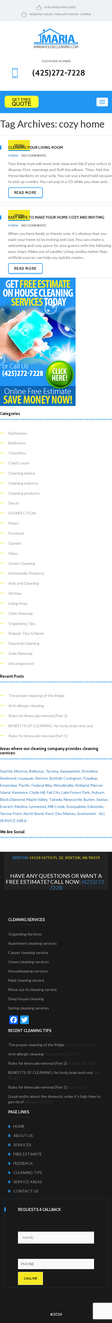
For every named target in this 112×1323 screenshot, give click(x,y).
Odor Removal (20, 613)
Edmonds (95, 806)
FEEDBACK (23, 1163)
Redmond (8, 778)
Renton (41, 778)
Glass (13, 553)
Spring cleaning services (28, 1008)
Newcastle (73, 799)
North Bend (33, 813)
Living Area (17, 603)
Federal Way (42, 785)
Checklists (17, 453)
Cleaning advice (21, 473)
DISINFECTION (22, 513)
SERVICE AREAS (27, 1181)
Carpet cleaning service (28, 952)
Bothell (55, 778)
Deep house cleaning (26, 998)
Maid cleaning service (26, 980)
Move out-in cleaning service (32, 989)
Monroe (20, 771)
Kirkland (82, 785)
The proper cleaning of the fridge (36, 695)
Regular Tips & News (26, 633)
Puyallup (90, 778)
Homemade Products (26, 573)
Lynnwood (37, 806)
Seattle (6, 771)
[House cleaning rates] (56, 102)
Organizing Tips (21, 623)
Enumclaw (8, 785)
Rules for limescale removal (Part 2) (37, 715)
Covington (72, 778)
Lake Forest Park (75, 792)
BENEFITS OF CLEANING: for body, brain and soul (50, 725)
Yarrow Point (11, 813)
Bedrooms (17, 443)
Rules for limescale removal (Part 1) (37, 735)
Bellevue (36, 771)
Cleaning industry (23, 483)
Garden (14, 543)
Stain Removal (20, 653)
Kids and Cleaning (23, 583)
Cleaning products (24, 493)
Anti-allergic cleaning (26, 705)
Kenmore (20, 792)
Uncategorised (21, 663)
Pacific (24, 785)
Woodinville (63, 785)
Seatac (102, 799)
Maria (13, 155)
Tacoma (51, 771)
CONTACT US (25, 1191)
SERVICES (22, 1144)
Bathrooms (17, 433)
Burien (89, 799)
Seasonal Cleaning (23, 643)
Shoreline (90, 771)
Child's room (18, 463)
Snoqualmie (76, 806)
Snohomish (86, 813)
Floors (13, 523)
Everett (6, 806)
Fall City (53, 792)
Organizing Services (25, 934)
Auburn (97, 792)
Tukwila (55, 799)
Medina (21, 806)
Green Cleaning (21, 563)
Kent (49, 813)
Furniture (16, 533)
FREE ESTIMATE (27, 1154)
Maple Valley (36, 799)
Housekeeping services (28, 971)
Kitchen (15, 593)
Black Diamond (12, 799)
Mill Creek (56, 806)
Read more (25, 192)
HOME (19, 1126)
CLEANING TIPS (27, 1172)
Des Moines (65, 813)
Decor (13, 503)
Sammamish (70, 771)
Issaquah (25, 778)
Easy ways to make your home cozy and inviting (56, 217)
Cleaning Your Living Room (35, 147)
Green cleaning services (28, 961)
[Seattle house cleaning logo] (56, 37)
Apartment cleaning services (32, 943)
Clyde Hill (37, 792)
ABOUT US (23, 1135)
